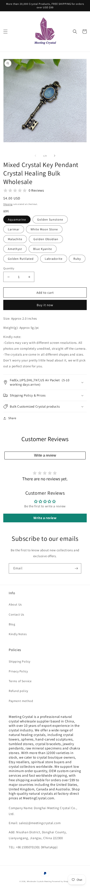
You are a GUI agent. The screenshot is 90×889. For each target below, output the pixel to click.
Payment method (21, 701)
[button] (5, 31)
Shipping (7, 204)
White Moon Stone (44, 229)
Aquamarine (17, 219)
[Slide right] (54, 155)
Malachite (15, 239)
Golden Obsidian (45, 239)
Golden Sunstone (50, 219)
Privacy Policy (18, 671)
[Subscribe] (76, 568)
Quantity (8, 268)
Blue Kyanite (42, 249)
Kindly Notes (18, 634)
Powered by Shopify (61, 881)
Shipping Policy (19, 661)
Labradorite (53, 259)
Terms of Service (20, 681)
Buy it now (45, 305)
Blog (12, 624)
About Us (15, 604)
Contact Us (16, 614)
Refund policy (18, 691)
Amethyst (15, 249)
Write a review (45, 455)
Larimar (13, 229)
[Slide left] (35, 155)
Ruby (77, 259)
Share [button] (12, 418)
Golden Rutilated (21, 259)
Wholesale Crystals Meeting (39, 881)
